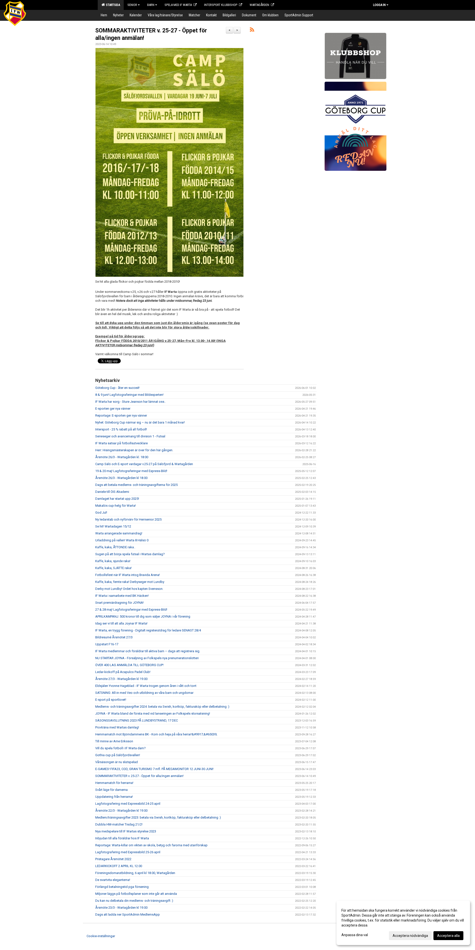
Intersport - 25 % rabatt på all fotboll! (121, 429)
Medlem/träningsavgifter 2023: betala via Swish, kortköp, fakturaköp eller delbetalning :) (158, 817)
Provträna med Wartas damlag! (117, 727)
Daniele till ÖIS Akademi (112, 492)
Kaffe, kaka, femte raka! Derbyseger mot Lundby (129, 582)
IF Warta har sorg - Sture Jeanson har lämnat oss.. (130, 401)
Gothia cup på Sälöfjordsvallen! (117, 755)
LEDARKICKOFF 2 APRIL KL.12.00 (118, 866)
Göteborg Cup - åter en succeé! (117, 388)
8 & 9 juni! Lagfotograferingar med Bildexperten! (129, 395)
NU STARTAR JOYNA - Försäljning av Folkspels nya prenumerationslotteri (147, 658)
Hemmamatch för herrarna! (114, 783)
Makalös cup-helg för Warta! (115, 505)
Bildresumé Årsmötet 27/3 (114, 637)
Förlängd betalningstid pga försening (122, 887)
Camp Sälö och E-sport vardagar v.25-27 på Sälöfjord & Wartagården (144, 464)
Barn (150, 5)
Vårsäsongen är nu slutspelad (116, 762)
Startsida (112, 5)
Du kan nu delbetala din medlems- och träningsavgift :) (134, 900)
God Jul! (101, 512)
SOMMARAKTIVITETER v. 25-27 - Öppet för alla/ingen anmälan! (139, 776)
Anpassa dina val (354, 935)
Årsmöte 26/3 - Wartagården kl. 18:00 (121, 457)
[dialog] (403, 922)
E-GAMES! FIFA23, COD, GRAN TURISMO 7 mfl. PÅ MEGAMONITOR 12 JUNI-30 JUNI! (154, 769)
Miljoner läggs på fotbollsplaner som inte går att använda (136, 894)
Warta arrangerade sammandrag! (118, 533)
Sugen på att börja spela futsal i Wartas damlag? (130, 554)
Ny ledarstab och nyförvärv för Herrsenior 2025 (128, 519)
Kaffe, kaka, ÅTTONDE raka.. (115, 547)
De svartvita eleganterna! (112, 880)
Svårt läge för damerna (111, 790)
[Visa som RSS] (252, 30)
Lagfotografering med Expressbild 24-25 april (127, 803)
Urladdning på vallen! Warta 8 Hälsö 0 (121, 540)
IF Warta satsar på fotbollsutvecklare (121, 443)
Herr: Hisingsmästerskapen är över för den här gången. (134, 450)
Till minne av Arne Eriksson (114, 741)
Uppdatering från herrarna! (114, 797)
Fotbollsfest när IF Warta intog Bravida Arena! (127, 575)
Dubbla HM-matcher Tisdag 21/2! (118, 824)
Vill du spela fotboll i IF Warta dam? (120, 748)
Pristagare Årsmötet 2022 (113, 859)
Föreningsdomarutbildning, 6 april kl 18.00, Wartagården (135, 873)
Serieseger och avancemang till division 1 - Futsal (130, 436)
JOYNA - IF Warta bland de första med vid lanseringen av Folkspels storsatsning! (152, 713)
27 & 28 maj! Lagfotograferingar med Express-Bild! (131, 609)
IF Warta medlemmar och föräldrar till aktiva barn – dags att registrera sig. (147, 651)
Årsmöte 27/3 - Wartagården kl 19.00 (121, 679)
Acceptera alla (448, 936)
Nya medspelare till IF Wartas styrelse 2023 (125, 831)
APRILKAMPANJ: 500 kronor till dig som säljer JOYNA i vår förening (142, 616)
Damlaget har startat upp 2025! (117, 498)
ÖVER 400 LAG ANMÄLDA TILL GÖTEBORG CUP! (129, 665)
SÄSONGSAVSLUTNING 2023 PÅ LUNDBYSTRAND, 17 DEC (136, 720)
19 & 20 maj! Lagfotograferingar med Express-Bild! (131, 471)
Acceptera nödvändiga (410, 936)
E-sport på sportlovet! (110, 699)
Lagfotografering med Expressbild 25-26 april (127, 852)
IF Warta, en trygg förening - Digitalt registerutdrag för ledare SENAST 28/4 (148, 630)
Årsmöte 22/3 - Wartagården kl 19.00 (121, 810)
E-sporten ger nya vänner (112, 408)
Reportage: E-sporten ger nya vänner (121, 415)
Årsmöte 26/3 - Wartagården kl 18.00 (121, 478)
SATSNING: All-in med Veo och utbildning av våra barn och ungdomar (144, 693)
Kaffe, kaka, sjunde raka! (112, 561)
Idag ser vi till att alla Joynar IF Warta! (121, 623)
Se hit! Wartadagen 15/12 (113, 526)
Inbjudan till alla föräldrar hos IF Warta (122, 838)
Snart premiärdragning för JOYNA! (119, 602)
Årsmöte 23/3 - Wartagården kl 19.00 (121, 907)
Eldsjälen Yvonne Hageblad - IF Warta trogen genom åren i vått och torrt (145, 686)
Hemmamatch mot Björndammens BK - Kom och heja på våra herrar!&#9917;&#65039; (156, 734)
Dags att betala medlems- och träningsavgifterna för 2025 (136, 485)
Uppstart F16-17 (106, 644)
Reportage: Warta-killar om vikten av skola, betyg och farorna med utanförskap (151, 845)
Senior (132, 5)
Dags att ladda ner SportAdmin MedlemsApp (127, 914)
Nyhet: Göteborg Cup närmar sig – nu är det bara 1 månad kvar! (140, 422)
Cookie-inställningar (101, 936)
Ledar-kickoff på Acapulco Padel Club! (122, 672)
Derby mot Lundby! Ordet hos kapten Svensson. (129, 589)
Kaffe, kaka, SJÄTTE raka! (113, 568)
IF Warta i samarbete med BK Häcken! (122, 596)
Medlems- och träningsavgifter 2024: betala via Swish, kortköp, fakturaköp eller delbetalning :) (162, 706)
